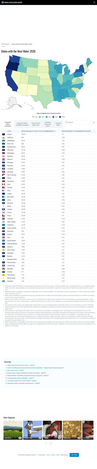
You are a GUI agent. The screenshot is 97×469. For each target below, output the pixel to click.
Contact (53, 455)
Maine (9, 178)
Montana (10, 203)
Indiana (9, 193)
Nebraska (10, 253)
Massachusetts (12, 259)
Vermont (10, 247)
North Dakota (11, 262)
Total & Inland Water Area (36, 124)
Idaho (9, 200)
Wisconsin (10, 150)
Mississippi (10, 153)
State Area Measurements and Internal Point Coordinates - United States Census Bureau (34, 368)
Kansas (9, 234)
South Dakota (11, 240)
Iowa (8, 184)
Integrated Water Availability (7, 124)
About (58, 455)
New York (10, 143)
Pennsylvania (11, 147)
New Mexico (11, 275)
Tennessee (10, 181)
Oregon (9, 134)
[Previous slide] (46, 443)
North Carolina (11, 175)
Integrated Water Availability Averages (22, 124)
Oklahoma (10, 225)
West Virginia (11, 222)
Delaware (10, 281)
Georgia (9, 187)
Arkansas (10, 172)
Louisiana (10, 168)
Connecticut (11, 265)
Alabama (10, 156)
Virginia (9, 209)
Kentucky (10, 165)
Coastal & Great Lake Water (47, 124)
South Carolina (11, 228)
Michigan (10, 162)
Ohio (8, 190)
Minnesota (10, 197)
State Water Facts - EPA (14, 370)
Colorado (10, 218)
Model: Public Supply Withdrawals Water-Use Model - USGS (26, 373)
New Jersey (11, 250)
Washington (11, 140)
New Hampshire (12, 243)
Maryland (10, 268)
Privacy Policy (41, 455)
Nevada (9, 256)
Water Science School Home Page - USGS (20, 365)
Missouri (9, 159)
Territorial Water (58, 124)
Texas (9, 215)
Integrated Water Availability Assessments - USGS (22, 383)
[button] (94, 2)
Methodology (64, 455)
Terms (48, 455)
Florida (9, 212)
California (10, 137)
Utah (8, 237)
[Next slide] (51, 443)
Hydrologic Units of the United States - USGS (21, 381)
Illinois (9, 206)
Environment (5, 44)
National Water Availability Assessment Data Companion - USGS (27, 375)
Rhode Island (11, 278)
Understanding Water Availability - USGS (19, 378)
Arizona (9, 272)
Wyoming (10, 231)
